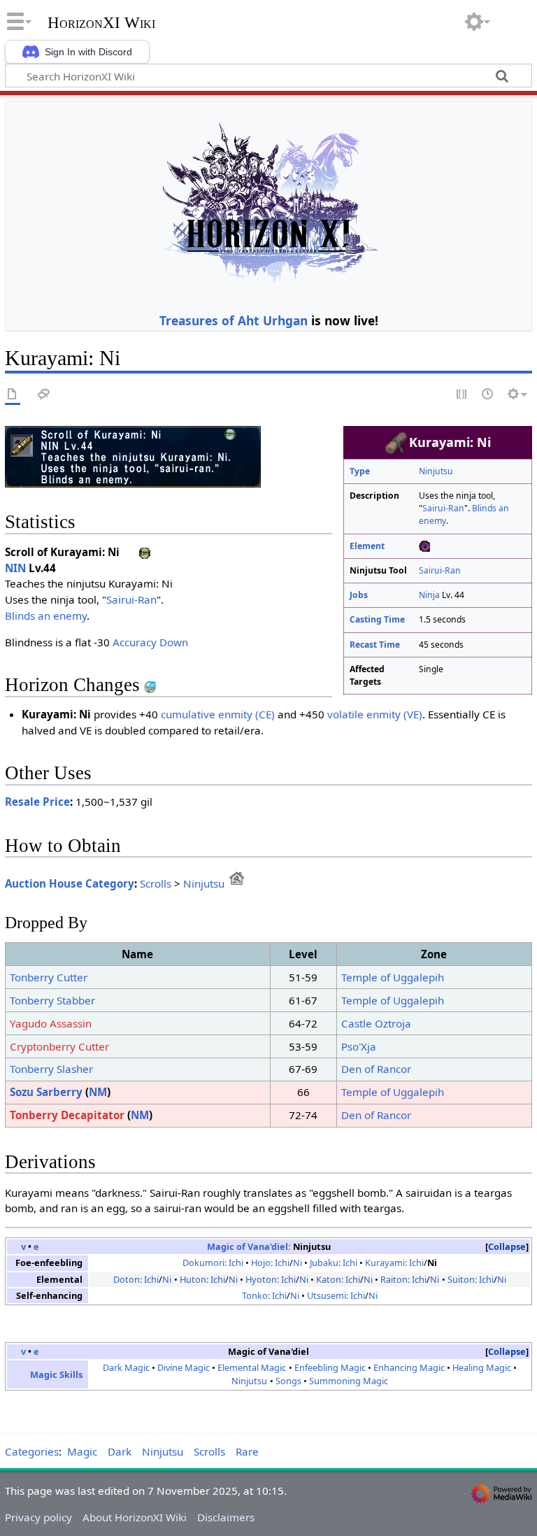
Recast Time (375, 644)
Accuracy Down (150, 642)
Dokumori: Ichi (212, 1262)
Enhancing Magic (409, 1367)
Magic (82, 1451)
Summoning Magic (348, 1380)
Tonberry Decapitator (67, 1115)
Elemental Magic (251, 1367)
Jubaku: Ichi (333, 1262)
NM (98, 1092)
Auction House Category (69, 883)
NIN (15, 568)
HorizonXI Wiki (101, 23)
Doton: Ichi (136, 1279)
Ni (297, 1262)
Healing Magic (481, 1367)
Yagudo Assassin (51, 1023)
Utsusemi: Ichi (336, 1295)
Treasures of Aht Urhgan (233, 320)
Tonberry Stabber (52, 1000)
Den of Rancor (376, 1069)
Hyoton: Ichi (270, 1279)
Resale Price (37, 802)
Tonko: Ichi (264, 1295)
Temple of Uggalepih (392, 977)
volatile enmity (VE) (374, 714)
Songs (288, 1380)
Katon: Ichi (338, 1279)
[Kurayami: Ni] (133, 455)
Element (367, 546)
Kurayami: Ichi (394, 1262)
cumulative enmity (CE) (218, 714)
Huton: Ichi (202, 1279)
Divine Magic (183, 1367)
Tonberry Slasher (51, 1069)
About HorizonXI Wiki (135, 1517)
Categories (32, 1451)
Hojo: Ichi (270, 1262)
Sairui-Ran (443, 508)
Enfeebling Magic (330, 1367)
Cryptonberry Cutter (59, 1046)
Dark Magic (126, 1367)
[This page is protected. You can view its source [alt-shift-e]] (462, 395)
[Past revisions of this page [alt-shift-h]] (488, 395)
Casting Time (377, 619)
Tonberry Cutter (48, 977)
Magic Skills (56, 1374)
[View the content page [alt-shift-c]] (12, 395)
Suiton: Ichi (471, 1279)
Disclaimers (226, 1517)
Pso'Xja (358, 1046)
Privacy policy (38, 1517)
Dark (119, 1451)
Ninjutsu (436, 471)
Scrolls (155, 883)
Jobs (359, 595)
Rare (247, 1451)
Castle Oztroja (376, 1023)
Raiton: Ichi (403, 1279)
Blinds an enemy (46, 616)
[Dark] (424, 546)
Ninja (429, 595)
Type (360, 471)
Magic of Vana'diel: (249, 1246)
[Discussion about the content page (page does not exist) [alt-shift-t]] (44, 395)
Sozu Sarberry (46, 1092)
